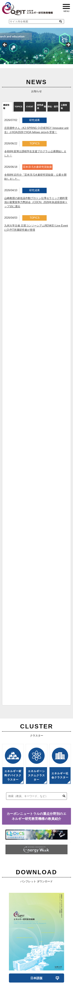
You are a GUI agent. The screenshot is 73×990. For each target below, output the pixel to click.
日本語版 (36, 978)
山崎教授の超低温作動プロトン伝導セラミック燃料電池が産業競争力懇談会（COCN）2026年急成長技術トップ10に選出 (36, 202)
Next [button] (68, 45)
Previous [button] (5, 45)
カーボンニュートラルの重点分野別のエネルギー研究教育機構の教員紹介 (36, 816)
